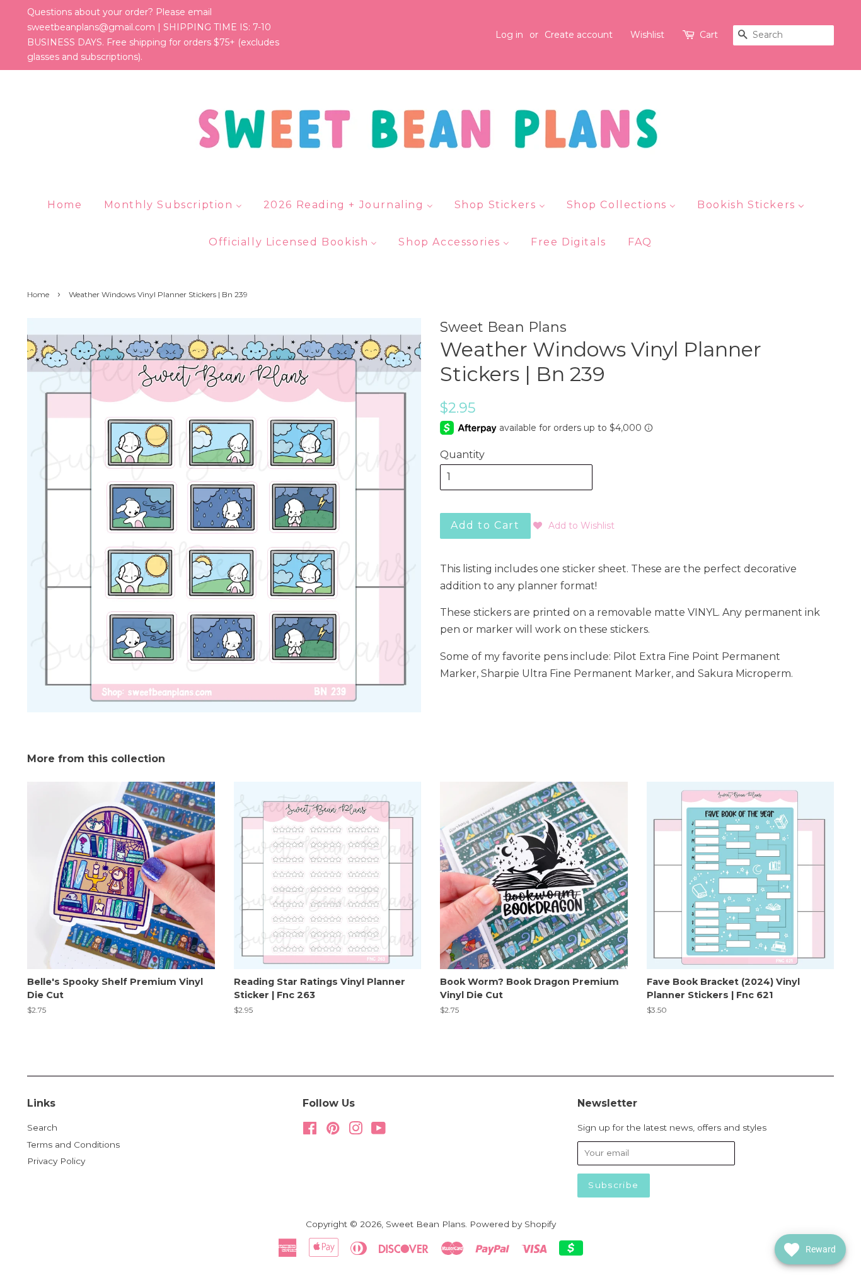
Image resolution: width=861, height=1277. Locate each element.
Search (42, 1127)
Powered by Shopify (513, 1224)
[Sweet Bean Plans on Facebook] (310, 1131)
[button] (574, 525)
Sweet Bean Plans (425, 1224)
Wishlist (647, 34)
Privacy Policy (56, 1161)
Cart (709, 34)
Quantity (462, 455)
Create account (579, 34)
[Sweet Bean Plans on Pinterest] (333, 1131)
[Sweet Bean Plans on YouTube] (378, 1131)
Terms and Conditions (73, 1144)
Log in (509, 34)
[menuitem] (69, 204)
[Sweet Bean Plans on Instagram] (355, 1131)
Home (38, 294)
